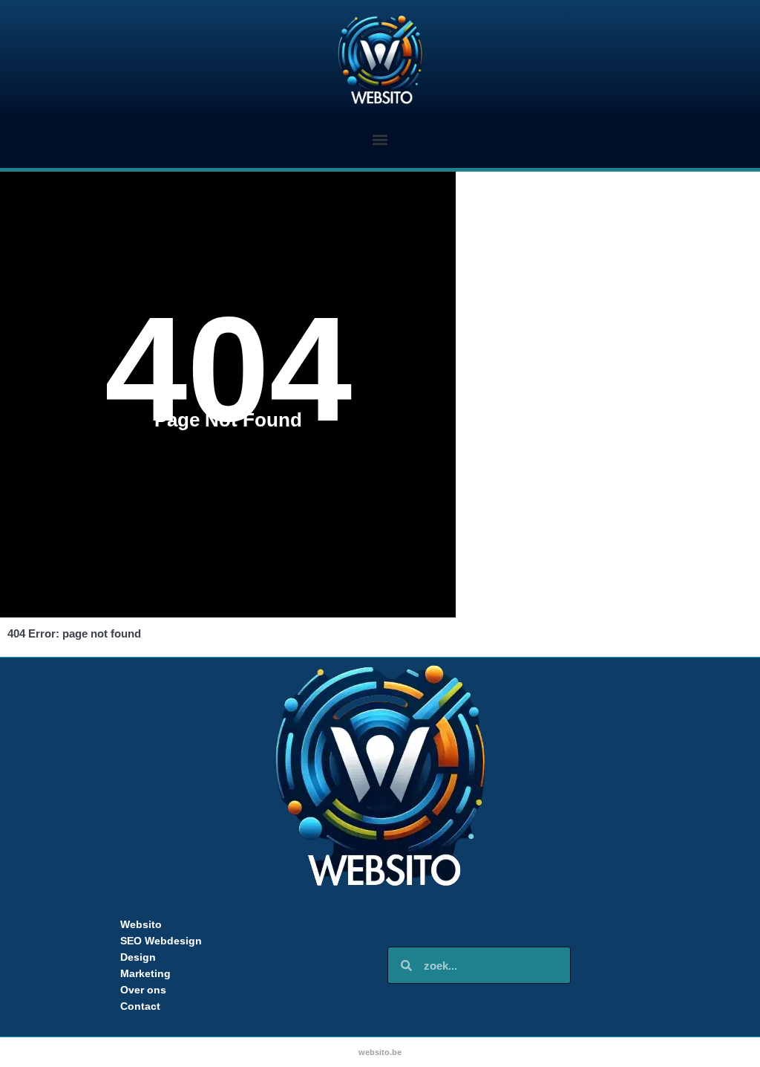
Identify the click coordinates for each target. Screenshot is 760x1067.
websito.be (380, 1052)
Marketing (145, 973)
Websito (141, 924)
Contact (140, 1006)
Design (138, 957)
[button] (380, 139)
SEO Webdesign (161, 941)
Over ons (143, 990)
